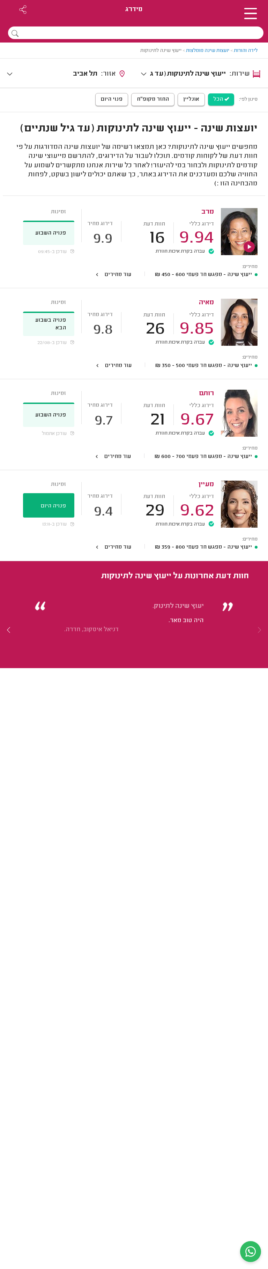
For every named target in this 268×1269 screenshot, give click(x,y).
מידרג (133, 9)
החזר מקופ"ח (153, 99)
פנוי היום (111, 99)
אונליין (191, 99)
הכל (218, 99)
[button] (8, 630)
